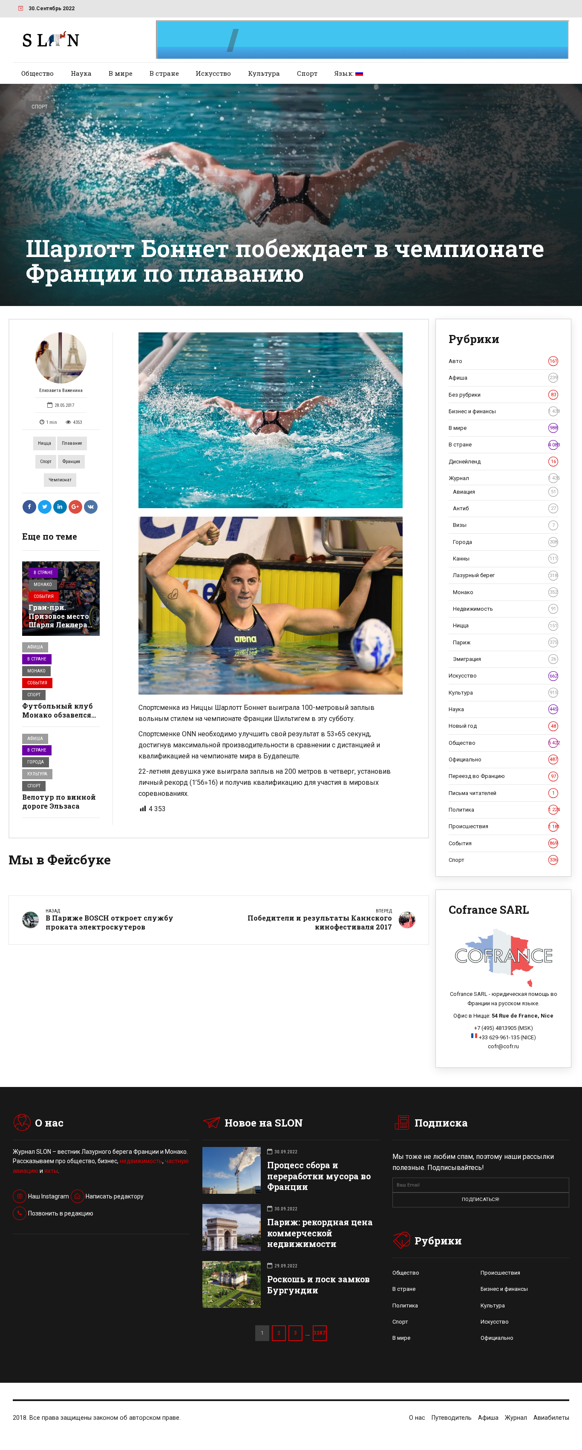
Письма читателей (502, 793)
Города (35, 762)
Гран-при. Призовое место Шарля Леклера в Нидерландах (59, 620)
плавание (72, 443)
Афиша (35, 647)
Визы (504, 525)
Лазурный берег (505, 575)
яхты (51, 1170)
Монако (43, 584)
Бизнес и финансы (503, 411)
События (44, 596)
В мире (121, 73)
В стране (164, 73)
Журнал (503, 478)
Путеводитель (452, 1417)
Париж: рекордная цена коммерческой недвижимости (320, 1233)
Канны (505, 558)
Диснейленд (502, 461)
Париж (505, 642)
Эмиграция (504, 659)
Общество (37, 73)
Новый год (502, 726)
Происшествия (503, 826)
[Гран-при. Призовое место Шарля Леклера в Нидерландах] (61, 598)
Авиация (504, 492)
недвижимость (141, 1161)
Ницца (44, 443)
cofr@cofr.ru (503, 1046)
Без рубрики (502, 395)
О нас (417, 1417)
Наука (81, 73)
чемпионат (60, 480)
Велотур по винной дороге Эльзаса (59, 801)
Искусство (213, 73)
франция (71, 461)
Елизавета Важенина (61, 390)
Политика (503, 810)
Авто (503, 361)
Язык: (344, 73)
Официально (503, 759)
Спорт (307, 73)
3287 (320, 1333)
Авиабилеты (551, 1417)
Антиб (504, 508)
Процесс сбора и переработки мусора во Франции (319, 1176)
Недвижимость (504, 609)
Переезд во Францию (502, 776)
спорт (46, 461)
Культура (264, 73)
